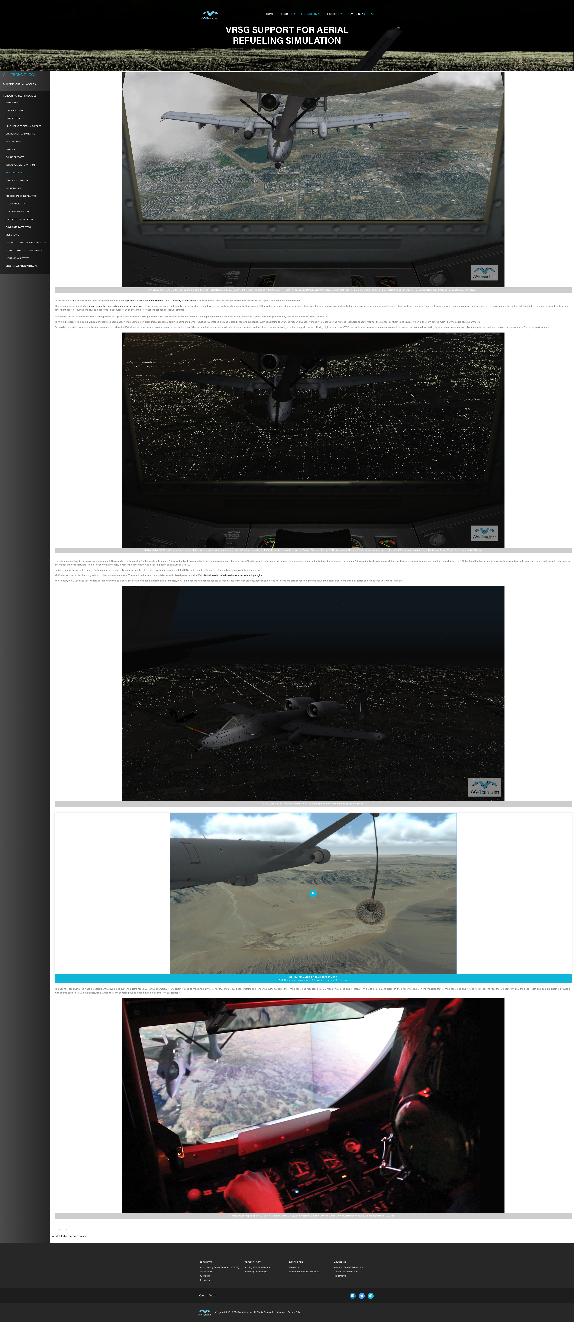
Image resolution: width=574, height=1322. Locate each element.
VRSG (75, 301)
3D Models (205, 1276)
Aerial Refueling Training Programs (69, 1236)
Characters (13, 118)
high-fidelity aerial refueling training (143, 301)
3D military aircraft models (183, 301)
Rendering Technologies (19, 96)
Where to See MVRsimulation (348, 1268)
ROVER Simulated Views (19, 227)
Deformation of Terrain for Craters (27, 243)
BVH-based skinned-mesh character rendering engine (233, 575)
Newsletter (294, 1268)
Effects (10, 150)
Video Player (13, 235)
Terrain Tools (206, 1272)
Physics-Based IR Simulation (21, 196)
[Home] (210, 13)
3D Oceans (12, 103)
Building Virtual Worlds (19, 84)
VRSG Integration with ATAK (21, 266)
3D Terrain (205, 1280)
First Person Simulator (19, 219)
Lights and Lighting (17, 181)
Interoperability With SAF (20, 165)
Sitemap (280, 1312)
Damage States (14, 111)
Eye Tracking (13, 142)
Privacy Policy (294, 1312)
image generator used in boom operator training (114, 306)
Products (286, 14)
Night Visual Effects (17, 258)
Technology (309, 14)
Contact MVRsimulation (346, 1272)
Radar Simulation (16, 204)
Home (270, 14)
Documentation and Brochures (304, 1272)
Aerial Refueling (15, 173)
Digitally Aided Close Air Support (25, 251)
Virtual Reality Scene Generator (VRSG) (219, 1268)
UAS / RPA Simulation (17, 212)
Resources (332, 14)
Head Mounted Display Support (24, 126)
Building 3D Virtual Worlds (257, 1268)
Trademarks (340, 1276)
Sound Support (15, 157)
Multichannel (13, 188)
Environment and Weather (21, 134)
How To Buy (355, 14)
